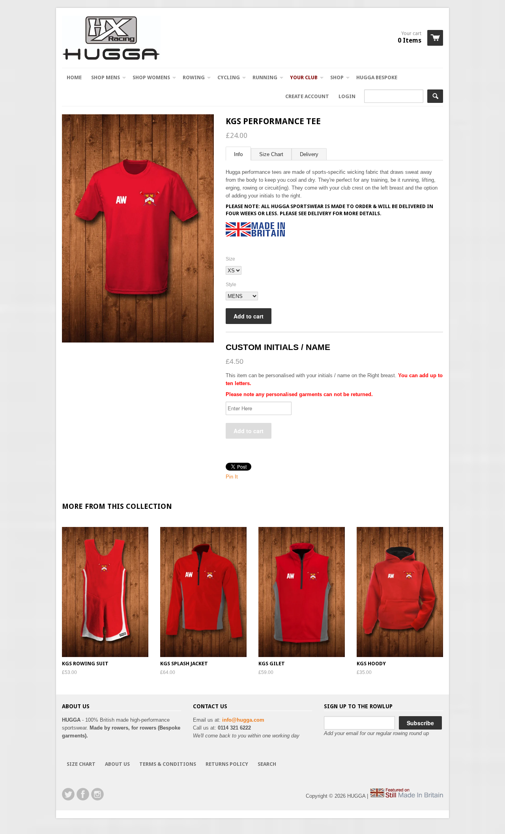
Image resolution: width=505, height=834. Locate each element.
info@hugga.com (243, 720)
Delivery (309, 154)
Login (347, 96)
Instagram (97, 794)
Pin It (232, 477)
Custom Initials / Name (278, 347)
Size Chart (271, 154)
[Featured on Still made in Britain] (406, 796)
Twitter (68, 794)
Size (230, 259)
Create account (307, 96)
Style (231, 284)
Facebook (83, 794)
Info (238, 154)
